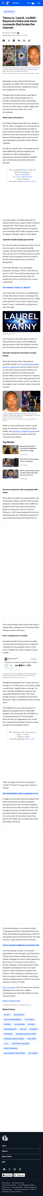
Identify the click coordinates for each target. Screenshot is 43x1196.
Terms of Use (6, 1187)
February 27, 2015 (29, 181)
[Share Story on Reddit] (14, 40)
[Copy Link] (29, 40)
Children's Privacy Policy (9, 1185)
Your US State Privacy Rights (26, 1185)
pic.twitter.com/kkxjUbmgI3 (22, 176)
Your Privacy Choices (18, 1183)
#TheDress (24, 170)
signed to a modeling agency (24, 431)
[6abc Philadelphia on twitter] (9, 1169)
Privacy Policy (6, 1183)
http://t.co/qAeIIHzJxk (22, 174)
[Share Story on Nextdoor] (19, 40)
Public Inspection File (30, 1187)
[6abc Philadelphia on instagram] (15, 1169)
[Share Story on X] (9, 40)
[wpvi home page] (5, 1138)
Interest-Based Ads (17, 1187)
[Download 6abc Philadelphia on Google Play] (19, 1175)
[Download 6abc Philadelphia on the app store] (7, 1175)
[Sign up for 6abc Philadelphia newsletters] (20, 1169)
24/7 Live (16, 3)
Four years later (9, 987)
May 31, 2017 (30, 739)
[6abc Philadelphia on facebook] (4, 1169)
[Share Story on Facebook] (4, 40)
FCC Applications (7, 1189)
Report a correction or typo (11, 1001)
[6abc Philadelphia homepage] (8, 3)
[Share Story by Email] (24, 40)
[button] (3, 3)
